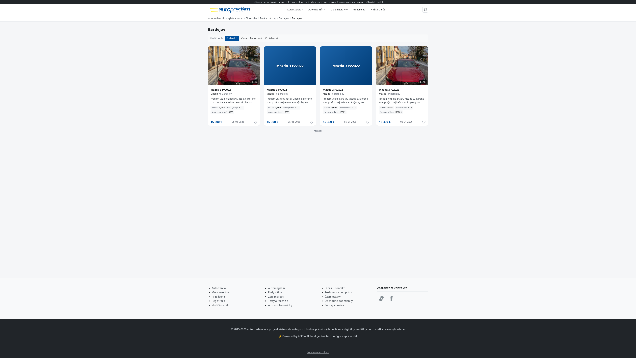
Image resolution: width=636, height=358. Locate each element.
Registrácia (219, 301)
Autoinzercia (294, 9)
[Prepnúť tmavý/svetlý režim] (425, 10)
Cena (244, 38)
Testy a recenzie (278, 301)
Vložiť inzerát (378, 9)
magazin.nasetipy (347, 2)
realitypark (257, 2)
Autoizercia (219, 288)
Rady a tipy (275, 292)
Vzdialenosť (271, 38)
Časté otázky (333, 296)
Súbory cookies (334, 305)
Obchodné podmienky (339, 301)
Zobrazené (256, 38)
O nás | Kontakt (335, 288)
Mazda (214, 93)
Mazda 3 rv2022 (221, 89)
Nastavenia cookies (318, 352)
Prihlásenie (359, 9)
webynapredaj (270, 2)
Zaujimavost (275, 296)
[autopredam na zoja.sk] (381, 298)
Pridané (231, 38)
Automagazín (315, 9)
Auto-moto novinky (280, 305)
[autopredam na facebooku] (391, 298)
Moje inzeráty (337, 9)
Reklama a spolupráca (338, 292)
